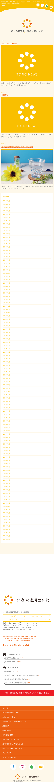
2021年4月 (6, 411)
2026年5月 (6, 211)
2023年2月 (6, 339)
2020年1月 (6, 460)
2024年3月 (6, 296)
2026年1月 (6, 224)
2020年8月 (6, 437)
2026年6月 (6, 207)
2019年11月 (7, 467)
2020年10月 (7, 431)
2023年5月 (6, 329)
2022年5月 (6, 368)
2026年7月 (6, 204)
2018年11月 (7, 503)
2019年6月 (6, 483)
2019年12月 (7, 463)
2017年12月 (7, 539)
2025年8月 (6, 240)
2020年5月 (6, 447)
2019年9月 (6, 473)
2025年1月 (6, 263)
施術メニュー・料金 (9, 717)
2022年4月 (6, 371)
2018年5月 (6, 522)
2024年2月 (6, 299)
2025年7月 (6, 243)
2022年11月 (7, 348)
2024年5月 (6, 289)
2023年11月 (7, 309)
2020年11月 (7, 427)
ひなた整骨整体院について (11, 712)
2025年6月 (6, 247)
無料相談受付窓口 (8, 735)
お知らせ (5, 708)
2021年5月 (6, 408)
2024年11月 (7, 270)
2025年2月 (6, 260)
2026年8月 (6, 201)
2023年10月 (7, 312)
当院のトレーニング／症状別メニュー (14, 721)
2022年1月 (6, 381)
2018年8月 (6, 513)
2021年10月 (7, 391)
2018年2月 (6, 532)
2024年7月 (6, 283)
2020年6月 (6, 444)
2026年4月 (6, 214)
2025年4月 (6, 253)
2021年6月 (6, 404)
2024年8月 (6, 280)
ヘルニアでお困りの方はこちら (12, 748)
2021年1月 (6, 421)
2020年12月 (7, 424)
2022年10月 (7, 352)
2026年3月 (6, 217)
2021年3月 (6, 414)
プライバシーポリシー (9, 757)
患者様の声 (6, 726)
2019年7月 (6, 480)
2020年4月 (6, 450)
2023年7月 (6, 322)
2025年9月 (6, 237)
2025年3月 (6, 257)
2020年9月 (6, 434)
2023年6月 (6, 326)
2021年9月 (6, 394)
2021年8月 (6, 398)
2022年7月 (6, 362)
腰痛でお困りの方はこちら (11, 739)
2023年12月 (7, 306)
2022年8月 (6, 358)
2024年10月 (7, 273)
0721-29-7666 (20, 644)
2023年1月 (6, 342)
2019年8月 (6, 477)
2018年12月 (7, 499)
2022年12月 (7, 345)
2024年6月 (6, 286)
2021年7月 (6, 401)
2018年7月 (6, 516)
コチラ (21, 658)
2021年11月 (7, 388)
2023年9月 (6, 316)
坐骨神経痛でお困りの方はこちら (13, 744)
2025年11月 (7, 230)
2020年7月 (6, 440)
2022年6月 (6, 365)
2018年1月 (6, 536)
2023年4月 (6, 332)
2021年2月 (6, 417)
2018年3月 (6, 529)
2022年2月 (6, 378)
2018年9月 (6, 509)
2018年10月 (7, 506)
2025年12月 (7, 227)
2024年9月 (6, 276)
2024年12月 (7, 266)
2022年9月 (6, 355)
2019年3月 (6, 493)
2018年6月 (6, 519)
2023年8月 (6, 319)
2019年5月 (6, 486)
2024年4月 (6, 293)
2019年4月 (6, 490)
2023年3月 (6, 335)
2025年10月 (7, 234)
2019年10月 (7, 470)
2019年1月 (6, 496)
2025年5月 (6, 250)
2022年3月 (6, 375)
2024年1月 (6, 303)
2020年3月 (6, 454)
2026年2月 (6, 220)
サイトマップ (7, 753)
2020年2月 (6, 457)
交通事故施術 (7, 730)
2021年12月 (7, 385)
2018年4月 (6, 526)
